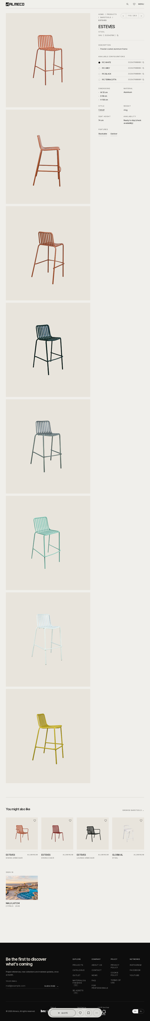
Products (112, 14)
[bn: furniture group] (53, 1011)
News (95, 975)
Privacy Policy (115, 966)
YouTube (134, 975)
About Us (97, 965)
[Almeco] (15, 4)
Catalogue (79, 970)
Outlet (77, 975)
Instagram (136, 965)
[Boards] (134, 4)
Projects (78, 965)
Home (101, 14)
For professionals (100, 986)
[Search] (127, 4)
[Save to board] (88, 1012)
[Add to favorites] (80, 1012)
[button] (48, 60)
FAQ (94, 980)
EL (141, 1011)
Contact (97, 970)
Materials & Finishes (79, 982)
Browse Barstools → (133, 810)
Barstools (105, 17)
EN (135, 1011)
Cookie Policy (115, 974)
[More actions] (96, 1012)
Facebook (135, 970)
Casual (101, 110)
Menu (141, 4)
